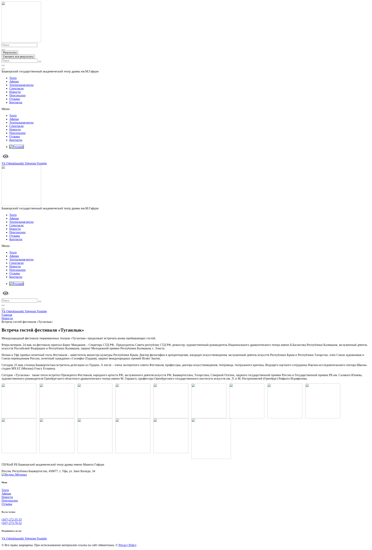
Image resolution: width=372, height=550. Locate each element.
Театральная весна (21, 85)
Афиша (14, 81)
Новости (15, 92)
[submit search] (39, 61)
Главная (7, 314)
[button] (186, 109)
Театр (13, 78)
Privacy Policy (127, 545)
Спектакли (16, 88)
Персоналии (17, 95)
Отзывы (14, 99)
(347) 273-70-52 (12, 523)
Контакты (15, 102)
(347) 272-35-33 (12, 519)
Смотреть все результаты (18, 56)
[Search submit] (3, 49)
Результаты (10, 52)
